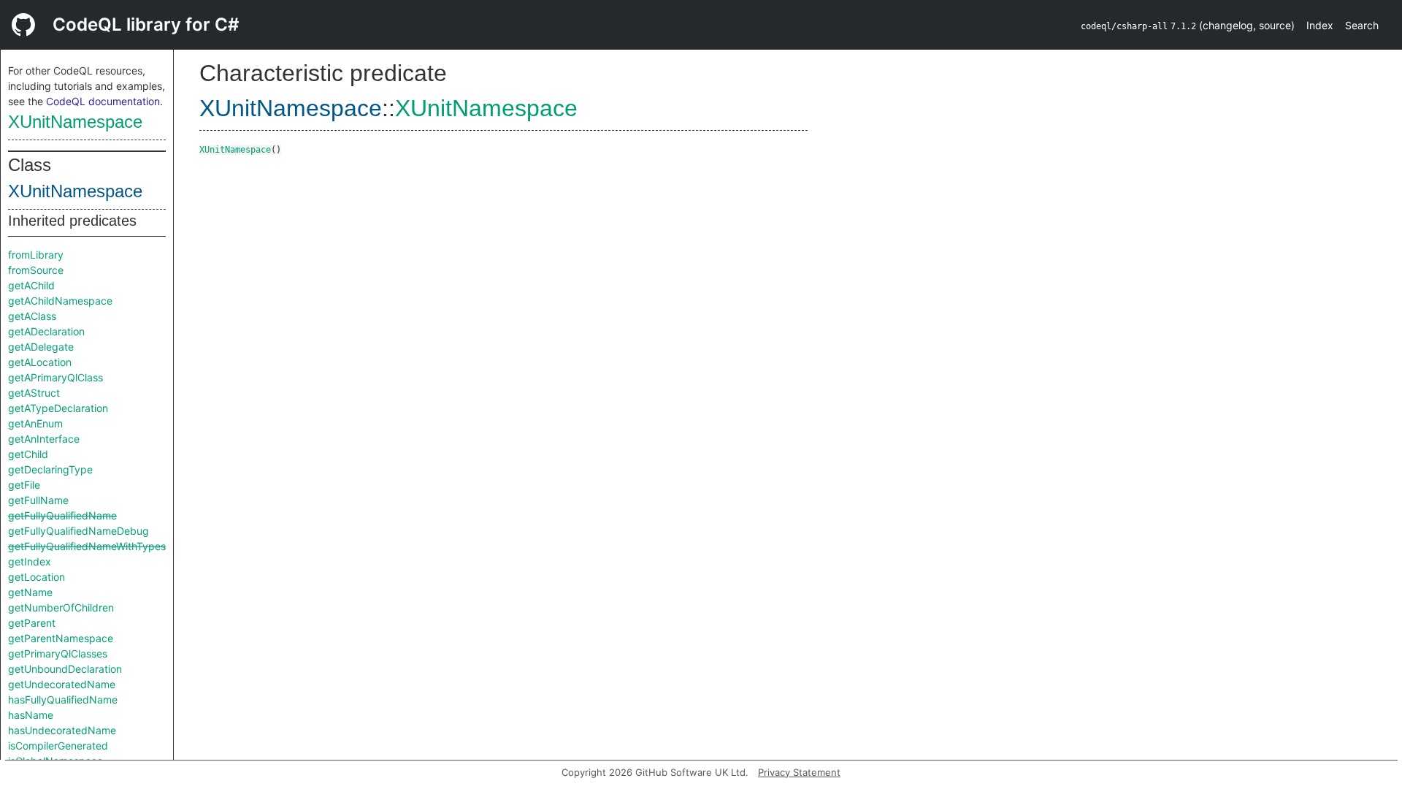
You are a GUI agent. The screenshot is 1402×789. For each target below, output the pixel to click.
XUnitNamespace (75, 122)
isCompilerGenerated (58, 745)
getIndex (29, 561)
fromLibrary (36, 254)
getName (30, 592)
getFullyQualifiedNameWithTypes (87, 546)
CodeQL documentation (103, 101)
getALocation (40, 362)
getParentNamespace (60, 638)
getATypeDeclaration (58, 408)
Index (1319, 25)
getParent (31, 623)
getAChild (31, 285)
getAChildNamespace (60, 300)
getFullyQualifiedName (62, 515)
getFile (24, 485)
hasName (30, 715)
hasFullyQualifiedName (63, 699)
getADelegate (41, 346)
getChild (28, 454)
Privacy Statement (799, 772)
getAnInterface (44, 438)
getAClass (32, 316)
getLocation (36, 577)
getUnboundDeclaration (65, 669)
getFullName (38, 500)
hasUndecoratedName (62, 730)
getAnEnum (35, 423)
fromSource (36, 270)
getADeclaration (46, 331)
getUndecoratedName (61, 684)
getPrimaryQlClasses (57, 653)
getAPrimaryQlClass (55, 377)
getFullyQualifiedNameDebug (78, 531)
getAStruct (34, 392)
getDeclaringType (50, 469)
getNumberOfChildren (61, 607)
